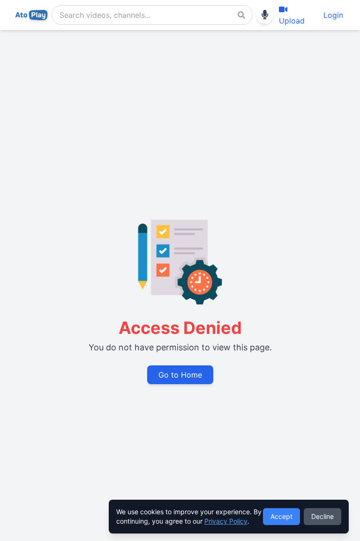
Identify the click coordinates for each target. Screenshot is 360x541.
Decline (322, 516)
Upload (292, 20)
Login (333, 15)
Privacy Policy (226, 521)
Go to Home (180, 374)
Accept (281, 516)
